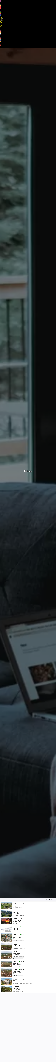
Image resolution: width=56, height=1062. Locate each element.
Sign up (1, 16)
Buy (1, 26)
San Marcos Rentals (4, 23)
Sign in (4, 16)
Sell (0, 27)
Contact (1, 28)
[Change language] (1, 0)
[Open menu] (0, 47)
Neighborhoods (3, 25)
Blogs (1, 22)
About (1, 21)
